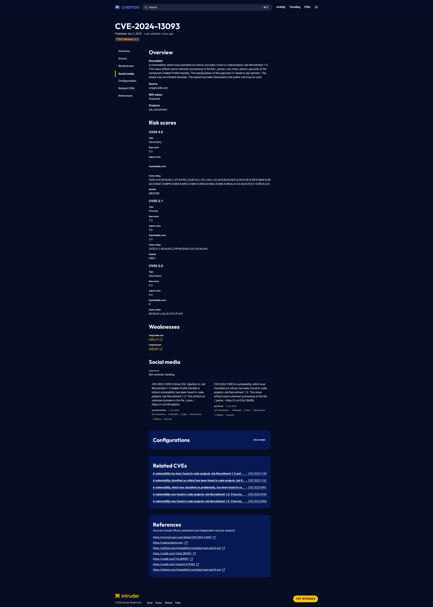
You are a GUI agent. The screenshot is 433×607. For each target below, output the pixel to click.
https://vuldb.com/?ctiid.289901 (172, 553)
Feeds (177, 602)
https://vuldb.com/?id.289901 (171, 559)
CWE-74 (153, 339)
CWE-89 (153, 348)
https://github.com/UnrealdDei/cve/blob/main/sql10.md (187, 548)
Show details (259, 440)
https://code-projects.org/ (168, 542)
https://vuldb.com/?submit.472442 (174, 564)
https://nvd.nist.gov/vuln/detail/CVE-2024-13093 (182, 537)
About (150, 602)
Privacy (158, 602)
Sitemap (168, 602)
